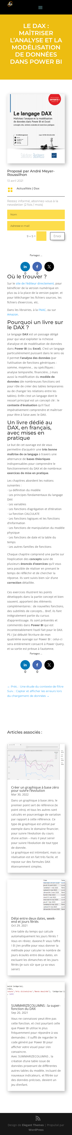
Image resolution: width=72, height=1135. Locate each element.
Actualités (24, 188)
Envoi (57, 236)
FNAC (42, 310)
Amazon (12, 314)
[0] (25, 266)
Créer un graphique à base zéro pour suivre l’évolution (35, 789)
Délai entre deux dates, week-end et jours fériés (33, 920)
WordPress (36, 1130)
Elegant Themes (33, 1125)
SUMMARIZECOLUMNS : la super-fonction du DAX (35, 1007)
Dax (36, 188)
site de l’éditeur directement (35, 283)
